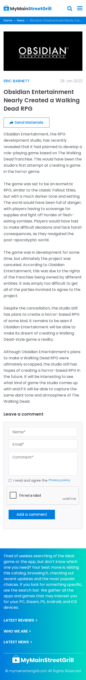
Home (8, 20)
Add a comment (31, 514)
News (21, 20)
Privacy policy (59, 480)
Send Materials (29, 122)
